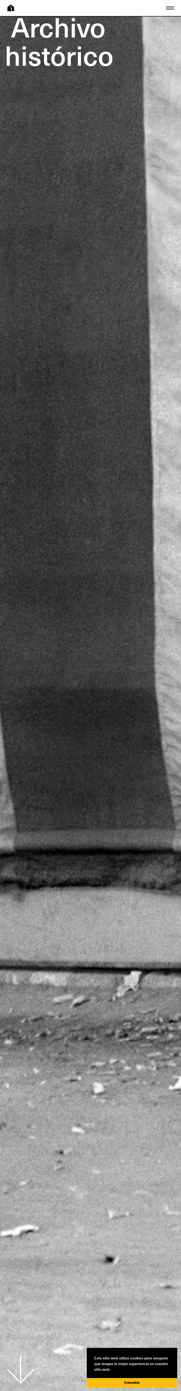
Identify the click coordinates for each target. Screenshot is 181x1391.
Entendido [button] (132, 1382)
